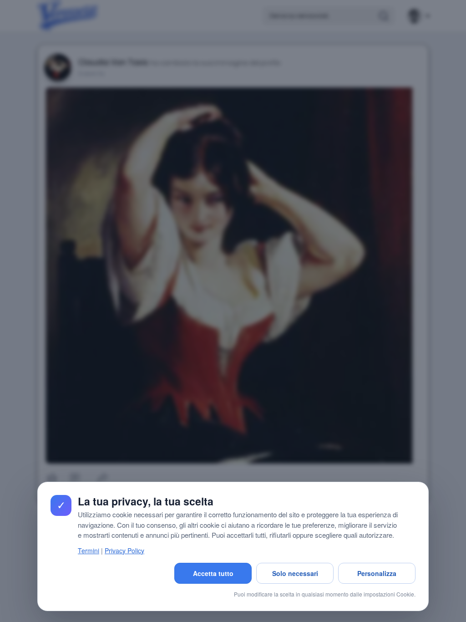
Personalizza (376, 573)
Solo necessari (295, 573)
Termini (88, 550)
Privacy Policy (124, 550)
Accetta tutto (213, 573)
